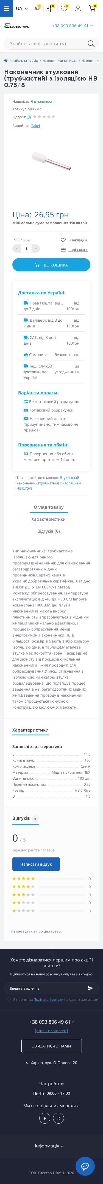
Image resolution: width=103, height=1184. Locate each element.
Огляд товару (49, 507)
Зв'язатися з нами (51, 1046)
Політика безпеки (48, 999)
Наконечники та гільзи (60, 60)
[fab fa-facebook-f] (44, 1118)
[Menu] (6, 8)
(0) (29, 116)
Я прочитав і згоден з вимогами (55, 999)
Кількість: (21, 239)
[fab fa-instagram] (58, 1118)
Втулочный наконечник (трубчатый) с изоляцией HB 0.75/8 (48, 483)
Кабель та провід (25, 60)
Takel (35, 125)
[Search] (93, 43)
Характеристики (49, 519)
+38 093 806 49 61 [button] (70, 25)
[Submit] (90, 988)
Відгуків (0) (48, 531)
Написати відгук (36, 864)
